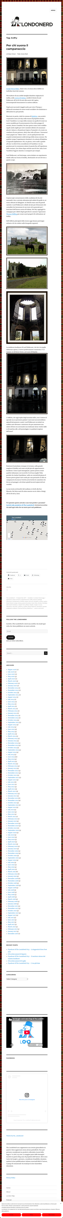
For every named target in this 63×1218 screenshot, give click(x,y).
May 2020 (11, 839)
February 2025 (12, 711)
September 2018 (13, 885)
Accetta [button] (11, 1214)
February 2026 (12, 683)
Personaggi (41, 598)
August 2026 (12, 669)
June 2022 (11, 784)
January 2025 (12, 713)
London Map (10, 1196)
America (18, 599)
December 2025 (13, 688)
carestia (22, 601)
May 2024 (11, 731)
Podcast (9, 1200)
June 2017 (11, 920)
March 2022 (12, 791)
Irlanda (40, 603)
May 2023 (11, 759)
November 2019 (13, 853)
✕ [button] (60, 1203)
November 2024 (13, 718)
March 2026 (12, 681)
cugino (45, 601)
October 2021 (12, 803)
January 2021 (12, 821)
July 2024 (11, 727)
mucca (40, 604)
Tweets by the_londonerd (14, 1136)
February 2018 (12, 901)
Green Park (34, 603)
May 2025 (11, 704)
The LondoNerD (10, 598)
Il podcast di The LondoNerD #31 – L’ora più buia (24, 963)
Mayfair (31, 604)
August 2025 (12, 697)
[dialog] (31, 1209)
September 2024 (13, 722)
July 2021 (11, 809)
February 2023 (12, 766)
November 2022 (13, 773)
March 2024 (12, 736)
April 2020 (11, 842)
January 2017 (12, 931)
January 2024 (12, 741)
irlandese (44, 603)
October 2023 (12, 747)
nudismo (20, 606)
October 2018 (12, 883)
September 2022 (13, 777)
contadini (36, 601)
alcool (14, 599)
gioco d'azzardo (26, 603)
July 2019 (11, 862)
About (8, 1192)
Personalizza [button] (52, 1214)
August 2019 (12, 860)
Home (8, 1188)
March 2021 (12, 816)
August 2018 (12, 888)
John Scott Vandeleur (12, 604)
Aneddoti (30, 598)
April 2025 (11, 706)
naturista (14, 606)
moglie (36, 604)
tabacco (15, 608)
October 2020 (12, 828)
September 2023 (13, 750)
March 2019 (12, 871)
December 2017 (13, 906)
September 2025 (13, 695)
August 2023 (12, 752)
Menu (53, 10)
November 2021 (13, 800)
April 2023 (11, 761)
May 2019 (11, 867)
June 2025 (11, 702)
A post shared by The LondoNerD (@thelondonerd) (27, 1120)
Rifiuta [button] (31, 1214)
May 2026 (11, 676)
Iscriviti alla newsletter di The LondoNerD (20, 505)
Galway (20, 603)
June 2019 (11, 865)
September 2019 (13, 858)
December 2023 (13, 743)
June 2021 (11, 812)
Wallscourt (30, 608)
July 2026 (11, 672)
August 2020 (12, 832)
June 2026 (11, 674)
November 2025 (13, 690)
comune (30, 601)
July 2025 (11, 699)
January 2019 (12, 876)
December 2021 (13, 798)
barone (35, 599)
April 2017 (11, 924)
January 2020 (12, 848)
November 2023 (13, 745)
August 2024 (12, 724)
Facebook (10, 1058)
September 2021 (13, 805)
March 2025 (12, 708)
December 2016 (13, 933)
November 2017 (13, 908)
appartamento (25, 599)
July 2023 (11, 754)
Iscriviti (10, 637)
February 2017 (12, 929)
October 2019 (12, 855)
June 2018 (11, 892)
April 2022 (11, 789)
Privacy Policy (10, 1178)
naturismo (9, 606)
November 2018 (13, 881)
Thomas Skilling (11, 214)
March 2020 (12, 844)
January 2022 (12, 796)
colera (26, 601)
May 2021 (11, 814)
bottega (40, 599)
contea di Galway (20, 98)
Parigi (29, 606)
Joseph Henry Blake (12, 89)
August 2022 (12, 780)
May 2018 (11, 894)
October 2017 (12, 910)
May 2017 (11, 922)
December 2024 (13, 715)
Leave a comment (39, 608)
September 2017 (13, 913)
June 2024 (11, 729)
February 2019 (12, 874)
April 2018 (11, 897)
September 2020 (13, 830)
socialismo (39, 606)
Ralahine (34, 116)
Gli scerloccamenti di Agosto (17, 954)
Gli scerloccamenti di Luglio (17, 961)
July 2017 (11, 917)
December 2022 (13, 770)
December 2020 (13, 823)
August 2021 (12, 807)
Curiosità (35, 598)
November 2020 (13, 826)
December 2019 (13, 851)
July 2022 (11, 782)
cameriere (9, 601)
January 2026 (12, 685)
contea (41, 601)
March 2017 (11, 927)
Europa (15, 603)
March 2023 (12, 764)
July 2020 (11, 835)
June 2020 (11, 837)
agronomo (9, 599)
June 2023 (11, 757)
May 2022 (11, 786)
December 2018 (13, 878)
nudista (25, 606)
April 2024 (11, 734)
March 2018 (12, 899)
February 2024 (12, 738)
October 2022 (12, 775)
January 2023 (12, 768)
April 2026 (11, 679)
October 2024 (12, 720)
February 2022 (12, 793)
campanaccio (16, 601)
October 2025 (12, 692)
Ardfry (31, 599)
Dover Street (9, 603)
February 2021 (12, 819)
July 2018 (11, 890)
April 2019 (11, 869)
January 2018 (12, 904)
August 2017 (12, 915)
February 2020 (12, 846)
